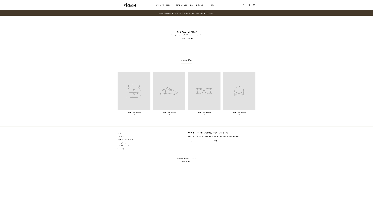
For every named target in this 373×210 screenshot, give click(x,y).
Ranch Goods (197, 5)
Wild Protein (163, 5)
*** (118, 152)
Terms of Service (122, 149)
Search (119, 133)
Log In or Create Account (125, 140)
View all (187, 65)
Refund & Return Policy (125, 146)
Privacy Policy (122, 143)
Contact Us (121, 137)
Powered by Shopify (186, 162)
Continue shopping (186, 38)
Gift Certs (181, 5)
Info (212, 5)
